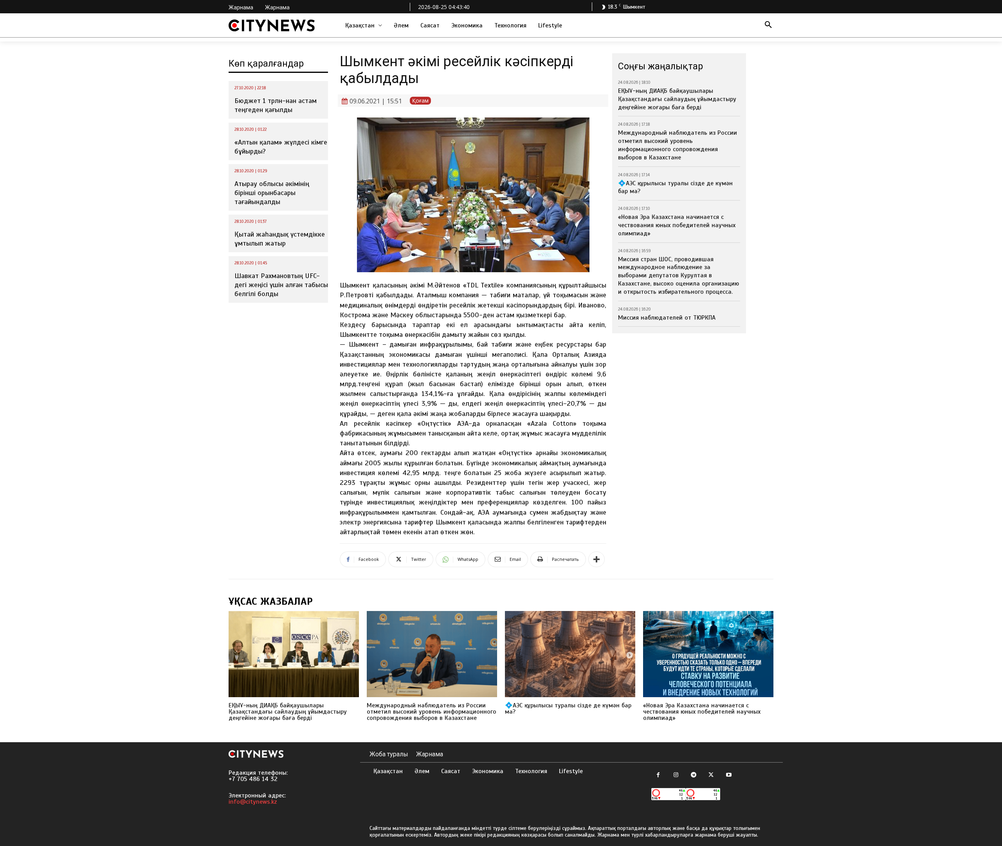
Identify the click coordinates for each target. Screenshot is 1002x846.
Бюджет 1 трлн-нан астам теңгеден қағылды (275, 105)
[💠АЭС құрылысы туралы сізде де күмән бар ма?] (570, 654)
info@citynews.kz (253, 802)
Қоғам (420, 100)
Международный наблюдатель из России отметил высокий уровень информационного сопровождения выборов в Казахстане (677, 145)
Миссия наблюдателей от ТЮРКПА (666, 318)
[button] (768, 25)
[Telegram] (693, 775)
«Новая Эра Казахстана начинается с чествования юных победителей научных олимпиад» (676, 225)
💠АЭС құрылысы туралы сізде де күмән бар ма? (568, 708)
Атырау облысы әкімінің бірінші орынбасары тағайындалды (271, 192)
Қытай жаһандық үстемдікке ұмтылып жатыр (279, 239)
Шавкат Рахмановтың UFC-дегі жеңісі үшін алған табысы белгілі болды (281, 284)
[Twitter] (711, 775)
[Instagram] (676, 775)
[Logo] (272, 25)
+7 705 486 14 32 (253, 779)
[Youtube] (728, 775)
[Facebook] (658, 775)
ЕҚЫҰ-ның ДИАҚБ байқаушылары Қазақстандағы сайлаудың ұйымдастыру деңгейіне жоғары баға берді (677, 99)
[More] (596, 559)
